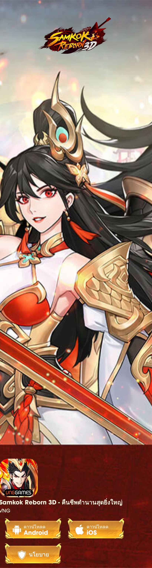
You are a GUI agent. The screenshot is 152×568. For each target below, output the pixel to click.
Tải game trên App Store (93, 528)
